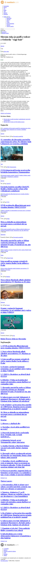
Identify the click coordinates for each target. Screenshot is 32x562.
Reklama (6, 14)
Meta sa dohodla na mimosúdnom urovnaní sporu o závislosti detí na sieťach (14, 224)
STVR (7, 202)
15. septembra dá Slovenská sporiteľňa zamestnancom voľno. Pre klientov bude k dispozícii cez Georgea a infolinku (16, 142)
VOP (5, 552)
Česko (8, 22)
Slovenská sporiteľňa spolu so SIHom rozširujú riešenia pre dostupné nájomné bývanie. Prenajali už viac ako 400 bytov (16, 244)
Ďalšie (5, 16)
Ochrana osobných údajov (10, 551)
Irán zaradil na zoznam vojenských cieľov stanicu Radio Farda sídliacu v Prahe (15, 263)
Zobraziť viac (4, 478)
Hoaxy (5, 7)
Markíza (8, 276)
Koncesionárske (10, 23)
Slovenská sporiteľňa (18, 136)
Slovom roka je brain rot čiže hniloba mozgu (14, 121)
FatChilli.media (4, 560)
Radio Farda (10, 258)
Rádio (5, 10)
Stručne (8, 25)
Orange (8, 305)
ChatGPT (8, 183)
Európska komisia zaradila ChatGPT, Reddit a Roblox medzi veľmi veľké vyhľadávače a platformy (15, 189)
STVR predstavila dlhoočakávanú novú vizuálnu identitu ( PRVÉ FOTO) (15, 206)
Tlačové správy (10, 26)
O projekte (6, 548)
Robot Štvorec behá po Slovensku (13, 339)
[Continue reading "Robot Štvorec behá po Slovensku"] (12, 328)
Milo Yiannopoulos (11, 167)
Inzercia (5, 550)
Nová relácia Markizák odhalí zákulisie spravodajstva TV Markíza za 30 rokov (16, 281)
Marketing (9, 18)
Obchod (8, 19)
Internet (5, 12)
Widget (5, 555)
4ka (14, 335)
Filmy (8, 20)
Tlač (5, 11)
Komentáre (6, 6)
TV (4, 8)
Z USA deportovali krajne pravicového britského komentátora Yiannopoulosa (15, 171)
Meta (8, 218)
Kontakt (5, 554)
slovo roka (6, 51)
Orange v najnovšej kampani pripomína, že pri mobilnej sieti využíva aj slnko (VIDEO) (16, 310)
